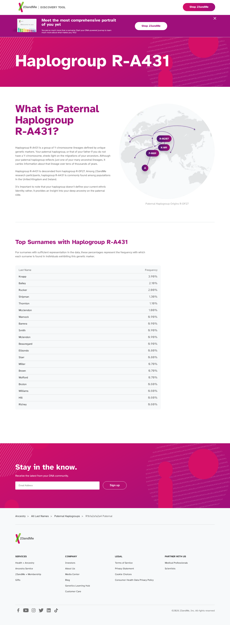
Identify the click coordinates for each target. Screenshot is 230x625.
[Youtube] (26, 611)
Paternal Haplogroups (67, 516)
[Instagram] (33, 611)
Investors (70, 563)
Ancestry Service (24, 568)
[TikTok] (56, 611)
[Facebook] (18, 611)
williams (23, 391)
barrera (23, 323)
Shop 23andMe (151, 26)
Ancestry (20, 516)
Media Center (72, 574)
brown (22, 370)
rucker (23, 290)
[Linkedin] (49, 611)
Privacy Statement (124, 568)
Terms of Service (124, 563)
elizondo (24, 350)
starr (21, 357)
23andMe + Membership (28, 574)
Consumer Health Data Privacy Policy (134, 580)
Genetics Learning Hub (77, 586)
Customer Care (73, 591)
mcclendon (25, 310)
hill (21, 397)
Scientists (170, 568)
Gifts (17, 580)
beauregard (25, 344)
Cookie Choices (123, 574)
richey (23, 404)
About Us (70, 568)
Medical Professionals (176, 563)
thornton (24, 303)
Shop (199, 7)
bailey (22, 283)
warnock (24, 317)
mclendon (24, 337)
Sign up (115, 485)
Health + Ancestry (24, 563)
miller (22, 364)
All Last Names (40, 516)
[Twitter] (41, 611)
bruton (23, 384)
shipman (24, 296)
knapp (22, 276)
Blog (67, 580)
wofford (23, 377)
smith (22, 330)
